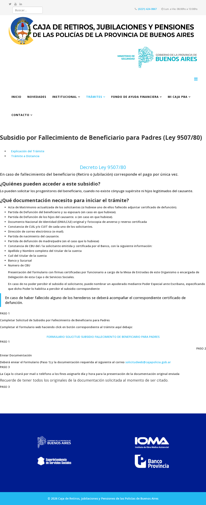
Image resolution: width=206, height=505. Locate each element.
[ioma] (152, 442)
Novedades (36, 97)
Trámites (94, 97)
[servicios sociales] (54, 461)
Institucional (64, 97)
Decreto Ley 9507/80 (103, 167)
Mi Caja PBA (177, 97)
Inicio (16, 97)
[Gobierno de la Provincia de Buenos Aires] (54, 442)
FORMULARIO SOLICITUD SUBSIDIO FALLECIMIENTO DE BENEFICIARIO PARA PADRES (103, 337)
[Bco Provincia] (152, 461)
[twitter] (10, 4)
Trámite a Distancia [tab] (24, 156)
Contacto (20, 115)
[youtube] (15, 4)
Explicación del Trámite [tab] (27, 151)
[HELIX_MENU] (196, 79)
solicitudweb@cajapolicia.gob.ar (148, 362)
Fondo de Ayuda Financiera (135, 97)
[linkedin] (21, 4)
